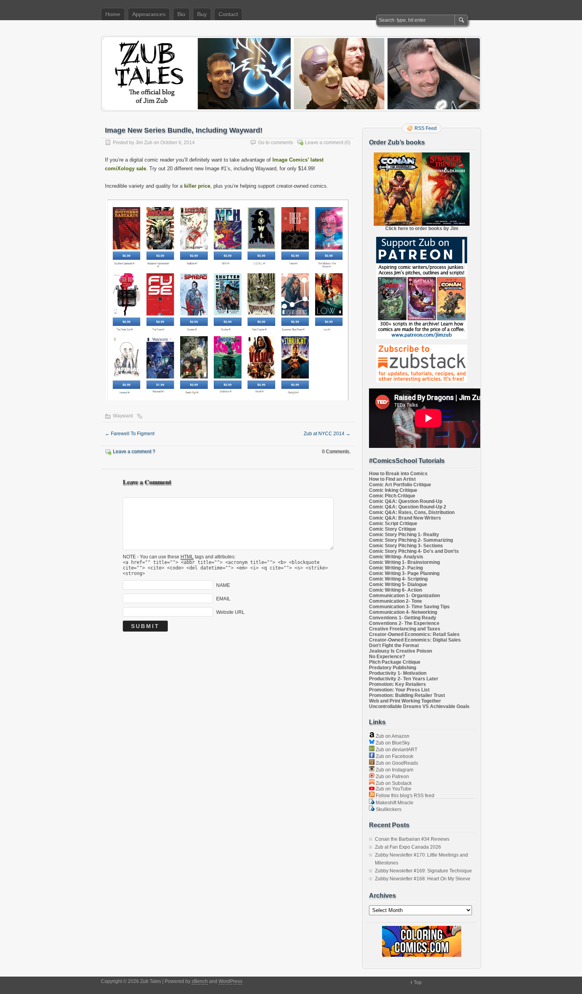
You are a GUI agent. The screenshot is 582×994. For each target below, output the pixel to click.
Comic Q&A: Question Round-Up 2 (407, 507)
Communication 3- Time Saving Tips (409, 606)
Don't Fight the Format (394, 645)
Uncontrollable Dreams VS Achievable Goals (419, 706)
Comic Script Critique (393, 523)
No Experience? (387, 656)
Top (418, 982)
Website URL (230, 612)
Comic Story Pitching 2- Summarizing (411, 540)
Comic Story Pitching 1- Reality (404, 534)
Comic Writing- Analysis (396, 557)
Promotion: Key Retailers (397, 684)
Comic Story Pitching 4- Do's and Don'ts (414, 551)
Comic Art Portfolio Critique (400, 484)
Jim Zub (143, 142)
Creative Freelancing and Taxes (404, 629)
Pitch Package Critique (394, 662)
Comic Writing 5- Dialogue (398, 584)
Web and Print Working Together (405, 701)
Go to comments (275, 142)
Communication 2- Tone (395, 601)
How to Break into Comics (398, 473)
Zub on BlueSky (392, 743)
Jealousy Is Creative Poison (400, 651)
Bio (181, 14)
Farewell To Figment (129, 433)
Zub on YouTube (393, 789)
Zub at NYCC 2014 (327, 433)
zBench (200, 981)
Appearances (148, 14)
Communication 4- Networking (403, 612)
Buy (202, 14)
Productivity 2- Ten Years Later (403, 679)
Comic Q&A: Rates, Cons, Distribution (412, 512)
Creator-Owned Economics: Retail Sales (414, 634)
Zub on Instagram (394, 770)
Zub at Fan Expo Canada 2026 (408, 847)
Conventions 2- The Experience (404, 623)
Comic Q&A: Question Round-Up (405, 501)
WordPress (230, 981)
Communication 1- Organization (404, 595)
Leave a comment (324, 142)
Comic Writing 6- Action (395, 590)
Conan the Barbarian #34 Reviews (412, 839)
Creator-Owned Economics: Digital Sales (415, 640)
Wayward (123, 416)
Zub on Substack (393, 783)
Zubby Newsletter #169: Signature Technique (423, 871)
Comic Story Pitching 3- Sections (406, 545)
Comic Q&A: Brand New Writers (405, 518)
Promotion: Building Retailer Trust (407, 695)
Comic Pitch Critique (392, 496)
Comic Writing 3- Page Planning (404, 573)
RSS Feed (426, 128)
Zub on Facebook (394, 756)
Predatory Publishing (392, 667)
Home (112, 14)
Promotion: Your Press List (399, 690)
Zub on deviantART (396, 749)
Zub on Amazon (392, 736)
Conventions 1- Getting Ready (402, 618)
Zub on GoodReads (396, 763)
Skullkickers (388, 809)
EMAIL (223, 599)
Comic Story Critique (392, 529)
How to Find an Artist (392, 479)
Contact (228, 14)
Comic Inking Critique (393, 490)
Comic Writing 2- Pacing (396, 568)
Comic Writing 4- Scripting (398, 579)
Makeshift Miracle (394, 802)
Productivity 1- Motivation (397, 673)
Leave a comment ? (134, 451)
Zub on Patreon (392, 776)
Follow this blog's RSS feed (404, 795)
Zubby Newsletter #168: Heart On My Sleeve (422, 879)
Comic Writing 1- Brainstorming (404, 562)
